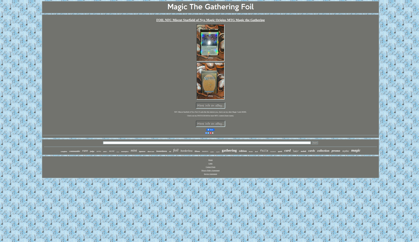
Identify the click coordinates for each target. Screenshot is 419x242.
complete (64, 151)
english (218, 151)
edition (243, 151)
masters (205, 151)
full (170, 151)
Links (210, 163)
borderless (186, 150)
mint (134, 150)
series (99, 151)
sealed (303, 151)
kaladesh (273, 151)
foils (264, 150)
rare (85, 150)
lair (296, 151)
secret (111, 151)
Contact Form (210, 167)
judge (92, 151)
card (287, 150)
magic (355, 150)
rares (118, 151)
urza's (105, 151)
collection (323, 150)
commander (74, 151)
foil (175, 150)
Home (210, 160)
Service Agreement (210, 174)
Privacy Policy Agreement (211, 170)
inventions (161, 151)
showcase (151, 151)
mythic (345, 151)
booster (251, 151)
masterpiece (125, 151)
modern (212, 151)
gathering (229, 150)
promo (336, 150)
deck (256, 151)
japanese (142, 151)
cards (311, 150)
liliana (197, 151)
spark (280, 151)
